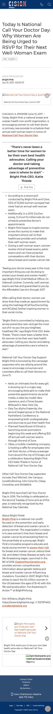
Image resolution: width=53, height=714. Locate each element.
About (26, 685)
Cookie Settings (38, 706)
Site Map (19, 706)
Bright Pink (9, 519)
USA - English (9, 59)
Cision (30, 710)
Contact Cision (26, 679)
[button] (41, 4)
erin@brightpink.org (14, 605)
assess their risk (39, 547)
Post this (28, 187)
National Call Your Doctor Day (20, 135)
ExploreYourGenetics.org (30, 562)
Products (26, 682)
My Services (25, 688)
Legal (11, 706)
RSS (27, 706)
